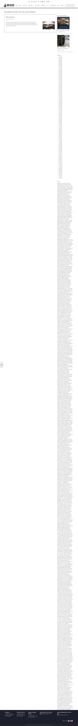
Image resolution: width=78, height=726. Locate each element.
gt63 (58, 218)
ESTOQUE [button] (25, 5)
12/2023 (60, 96)
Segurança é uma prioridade (62, 48)
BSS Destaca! (10, 17)
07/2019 (60, 157)
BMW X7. (66, 256)
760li (64, 209)
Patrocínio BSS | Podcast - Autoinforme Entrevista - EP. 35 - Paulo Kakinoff (64, 652)
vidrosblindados (60, 202)
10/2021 (60, 128)
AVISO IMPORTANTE (61, 316)
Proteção (59, 286)
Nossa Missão (60, 284)
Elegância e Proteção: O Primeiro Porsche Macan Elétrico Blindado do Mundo (64, 528)
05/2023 (60, 104)
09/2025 (60, 70)
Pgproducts (59, 196)
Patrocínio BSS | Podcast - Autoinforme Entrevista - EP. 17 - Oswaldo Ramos (64, 573)
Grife (65, 261)
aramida (62, 188)
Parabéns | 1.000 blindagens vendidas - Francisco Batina (65, 422)
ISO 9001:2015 (60, 211)
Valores (58, 310)
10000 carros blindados (62, 187)
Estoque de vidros (64, 205)
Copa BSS (62, 224)
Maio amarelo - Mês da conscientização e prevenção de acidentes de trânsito (64, 331)
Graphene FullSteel (60, 404)
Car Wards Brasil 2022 (65, 310)
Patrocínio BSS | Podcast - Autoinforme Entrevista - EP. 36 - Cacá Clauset (65, 654)
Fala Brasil (70, 221)
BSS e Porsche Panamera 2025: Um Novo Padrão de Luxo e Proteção (64, 530)
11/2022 (60, 112)
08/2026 (60, 57)
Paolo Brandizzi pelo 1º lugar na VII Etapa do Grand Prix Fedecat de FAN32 (65, 398)
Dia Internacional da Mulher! (64, 540)
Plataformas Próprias (61, 282)
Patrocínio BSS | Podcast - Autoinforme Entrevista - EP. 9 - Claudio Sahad (64, 511)
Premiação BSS (66, 429)
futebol (61, 190)
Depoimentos (59, 220)
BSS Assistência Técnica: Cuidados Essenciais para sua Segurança (64, 571)
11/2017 (60, 176)
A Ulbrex (68, 306)
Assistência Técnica (67, 198)
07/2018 (60, 170)
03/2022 (60, 121)
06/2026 (60, 59)
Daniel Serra (62, 213)
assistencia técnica (65, 210)
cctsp (71, 220)
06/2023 (60, 103)
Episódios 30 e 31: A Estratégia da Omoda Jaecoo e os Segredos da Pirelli (65, 639)
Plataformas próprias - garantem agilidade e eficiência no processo (64, 433)
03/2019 (60, 162)
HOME (16, 5)
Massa (58, 190)
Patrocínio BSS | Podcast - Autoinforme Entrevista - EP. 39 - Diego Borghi (64, 666)
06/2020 (60, 147)
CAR (66, 211)
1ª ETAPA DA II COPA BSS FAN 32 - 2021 (64, 259)
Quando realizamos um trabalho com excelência (64, 482)
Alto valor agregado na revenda (63, 30)
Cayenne (59, 212)
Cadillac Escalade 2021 (61, 305)
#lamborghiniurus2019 (61, 201)
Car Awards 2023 (64, 366)
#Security (64, 194)
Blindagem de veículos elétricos (66, 363)
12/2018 (60, 164)
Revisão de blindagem (61, 371)
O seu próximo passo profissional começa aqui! (64, 687)
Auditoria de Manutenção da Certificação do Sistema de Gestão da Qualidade (65, 239)
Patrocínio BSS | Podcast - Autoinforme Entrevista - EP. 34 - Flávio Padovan (64, 649)
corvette (61, 209)
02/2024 (60, 93)
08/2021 (60, 130)
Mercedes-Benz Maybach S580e (66, 423)
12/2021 (60, 125)
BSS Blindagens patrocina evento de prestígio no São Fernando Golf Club (64, 589)
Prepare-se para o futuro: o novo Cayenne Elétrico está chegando (64, 633)
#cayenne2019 (60, 195)
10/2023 (60, 98)
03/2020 (60, 148)
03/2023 (60, 107)
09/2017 (60, 178)
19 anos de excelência (66, 643)
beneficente (65, 190)
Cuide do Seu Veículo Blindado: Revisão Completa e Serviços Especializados (64, 505)
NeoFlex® (69, 281)
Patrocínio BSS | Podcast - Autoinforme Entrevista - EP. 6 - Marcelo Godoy (65, 493)
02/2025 (60, 79)
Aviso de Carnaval (64, 653)
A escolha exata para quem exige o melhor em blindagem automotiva (65, 698)
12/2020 (60, 140)
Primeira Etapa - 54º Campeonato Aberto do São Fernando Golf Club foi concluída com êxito (64, 457)
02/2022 (60, 123)
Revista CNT (59, 194)
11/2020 (60, 141)
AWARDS (68, 211)
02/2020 (60, 150)
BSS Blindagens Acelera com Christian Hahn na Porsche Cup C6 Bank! (65, 636)
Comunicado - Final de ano (62, 369)
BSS (72, 188)
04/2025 (60, 76)
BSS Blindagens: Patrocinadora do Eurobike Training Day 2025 (64, 568)
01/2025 (60, 80)
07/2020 (60, 146)
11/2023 (60, 97)
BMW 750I (62, 255)
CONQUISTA (59, 191)
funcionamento (69, 217)
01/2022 (60, 124)
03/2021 (60, 136)
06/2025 (60, 74)
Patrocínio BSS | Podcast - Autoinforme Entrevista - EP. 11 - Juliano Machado (64, 534)
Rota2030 (64, 193)
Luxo (62, 364)
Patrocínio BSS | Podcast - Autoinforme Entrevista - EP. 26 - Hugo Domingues (64, 619)
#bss (72, 187)
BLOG (58, 5)
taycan (66, 248)
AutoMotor (61, 218)
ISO (63, 191)
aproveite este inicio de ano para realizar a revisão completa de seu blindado (65, 353)
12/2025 (60, 66)
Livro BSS (67, 185)
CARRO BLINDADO (60, 221)
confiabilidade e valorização (62, 439)
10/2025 (60, 69)
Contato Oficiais (66, 382)
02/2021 (60, 137)
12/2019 (60, 152)
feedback (59, 222)
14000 (63, 277)
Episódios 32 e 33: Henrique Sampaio (64, 644)
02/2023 (60, 108)
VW (64, 211)
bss (62, 198)
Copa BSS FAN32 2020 (61, 217)
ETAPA (68, 226)
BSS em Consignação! (67, 380)
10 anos (70, 185)
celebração (59, 184)
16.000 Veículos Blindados (62, 376)
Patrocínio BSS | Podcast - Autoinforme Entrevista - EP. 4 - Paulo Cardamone (64, 486)
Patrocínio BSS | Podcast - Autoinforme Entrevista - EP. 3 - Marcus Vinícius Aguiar (65, 479)
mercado (65, 184)
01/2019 (60, 163)
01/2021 (60, 139)
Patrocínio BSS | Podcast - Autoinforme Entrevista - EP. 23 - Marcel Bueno (65, 606)
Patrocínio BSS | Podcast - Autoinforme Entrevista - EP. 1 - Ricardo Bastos (65, 464)
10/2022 (60, 113)
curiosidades (59, 193)
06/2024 (60, 88)
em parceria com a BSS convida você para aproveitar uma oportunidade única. (64, 308)
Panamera (66, 212)
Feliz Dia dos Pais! (67, 465)
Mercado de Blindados (65, 222)
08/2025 (60, 71)
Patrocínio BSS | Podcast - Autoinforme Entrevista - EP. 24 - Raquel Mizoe (64, 609)
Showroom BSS (69, 655)
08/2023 (60, 101)
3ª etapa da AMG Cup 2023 (67, 393)
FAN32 (66, 221)
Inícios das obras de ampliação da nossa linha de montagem (63, 392)
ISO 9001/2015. (64, 288)
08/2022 (60, 115)
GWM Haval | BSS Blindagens (62, 407)
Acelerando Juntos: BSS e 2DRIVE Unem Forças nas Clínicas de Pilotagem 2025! (65, 519)
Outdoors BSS (65, 501)
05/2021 (60, 134)
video (65, 191)
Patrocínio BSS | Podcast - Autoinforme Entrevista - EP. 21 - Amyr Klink (64, 592)
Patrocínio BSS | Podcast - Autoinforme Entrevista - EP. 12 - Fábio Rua (64, 539)
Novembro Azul (63, 306)
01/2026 (60, 65)
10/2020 (60, 142)
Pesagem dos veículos (65, 413)
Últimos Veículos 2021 (63, 314)
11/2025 (60, 68)
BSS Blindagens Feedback (67, 257)
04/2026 (60, 61)
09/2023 (60, 99)
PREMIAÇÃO (69, 216)
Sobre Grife (66, 262)
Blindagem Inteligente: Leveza (62, 616)
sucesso (68, 187)
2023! (68, 370)
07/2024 (60, 87)
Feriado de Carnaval (65, 426)
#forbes (58, 188)
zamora (67, 207)
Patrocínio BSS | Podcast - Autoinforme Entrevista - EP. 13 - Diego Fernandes (65, 545)
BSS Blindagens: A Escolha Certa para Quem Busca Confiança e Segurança (64, 559)
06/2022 (60, 118)
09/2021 (60, 129)
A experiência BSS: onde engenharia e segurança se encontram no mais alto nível (65, 594)
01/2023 (60, 109)
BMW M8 (66, 255)
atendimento (63, 215)
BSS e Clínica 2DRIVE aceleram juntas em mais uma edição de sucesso (65, 671)
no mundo (59, 335)
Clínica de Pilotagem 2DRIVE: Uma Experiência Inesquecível (65, 541)
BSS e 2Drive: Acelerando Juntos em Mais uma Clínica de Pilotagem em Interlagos (65, 708)
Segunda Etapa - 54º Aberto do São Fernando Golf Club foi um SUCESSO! (65, 461)
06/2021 (60, 132)
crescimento (64, 183)
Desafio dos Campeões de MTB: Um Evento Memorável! (64, 548)
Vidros (64, 195)
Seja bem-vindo (64, 370)
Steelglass (68, 195)
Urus (62, 200)
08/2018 (60, 169)
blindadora (59, 183)
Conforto (59, 364)
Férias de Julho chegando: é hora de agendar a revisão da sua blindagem (65, 693)
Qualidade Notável (68, 266)
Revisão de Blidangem (61, 207)
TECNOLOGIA (37, 5)
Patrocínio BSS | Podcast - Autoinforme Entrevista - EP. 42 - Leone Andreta (64, 677)
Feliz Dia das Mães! (64, 660)
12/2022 (60, 110)
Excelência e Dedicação (65, 286)
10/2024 (60, 83)
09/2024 (60, 85)
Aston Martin (66, 218)
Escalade (67, 196)
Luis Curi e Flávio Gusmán (62, 645)
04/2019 (60, 161)
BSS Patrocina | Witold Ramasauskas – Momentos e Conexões (65, 467)
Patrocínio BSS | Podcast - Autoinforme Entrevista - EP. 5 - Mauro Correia (65, 490)
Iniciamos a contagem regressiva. (63, 418)
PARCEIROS (43, 5)
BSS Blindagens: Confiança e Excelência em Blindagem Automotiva (64, 499)
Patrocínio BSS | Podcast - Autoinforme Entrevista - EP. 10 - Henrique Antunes (64, 517)
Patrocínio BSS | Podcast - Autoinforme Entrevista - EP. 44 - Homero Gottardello (64, 691)
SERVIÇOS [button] (31, 5)
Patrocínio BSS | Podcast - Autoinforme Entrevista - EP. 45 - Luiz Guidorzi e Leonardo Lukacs (64, 696)
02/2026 (60, 64)
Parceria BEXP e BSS (65, 401)
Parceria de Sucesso (61, 287)
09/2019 (60, 156)
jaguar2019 (67, 209)
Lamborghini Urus (66, 284)
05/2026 (60, 60)
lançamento (62, 185)
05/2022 (60, 119)
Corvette (62, 463)
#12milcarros (69, 201)
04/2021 (60, 135)
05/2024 (60, 90)
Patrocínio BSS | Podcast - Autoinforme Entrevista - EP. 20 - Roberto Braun (65, 587)
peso (65, 188)
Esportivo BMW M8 (68, 244)
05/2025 (60, 75)
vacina (66, 227)
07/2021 (60, 131)
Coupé (62, 212)
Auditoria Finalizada (64, 478)
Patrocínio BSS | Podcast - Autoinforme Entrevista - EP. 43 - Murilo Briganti (65, 682)
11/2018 (60, 165)
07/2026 (60, 58)
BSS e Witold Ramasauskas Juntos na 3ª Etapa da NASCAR (64, 675)
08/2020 (60, 145)
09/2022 (60, 114)
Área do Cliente (70, 5)
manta (58, 185)
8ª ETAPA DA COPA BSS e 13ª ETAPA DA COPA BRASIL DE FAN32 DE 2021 (64, 301)
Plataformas (69, 206)
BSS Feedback (65, 368)
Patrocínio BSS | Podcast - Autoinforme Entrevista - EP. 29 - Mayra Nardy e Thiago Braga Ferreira (64, 628)
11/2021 (60, 126)
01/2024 (60, 94)
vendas (68, 183)
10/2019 (60, 154)
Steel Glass (64, 206)
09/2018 (60, 168)
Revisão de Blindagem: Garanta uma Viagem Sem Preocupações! (64, 631)
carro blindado (69, 191)
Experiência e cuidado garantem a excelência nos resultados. (64, 337)
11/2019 (60, 153)
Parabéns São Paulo (65, 372)
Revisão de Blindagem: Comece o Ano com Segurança (64, 647)
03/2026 (60, 63)
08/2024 (60, 86)
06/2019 (60, 158)
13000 (67, 215)
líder (62, 184)
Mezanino (70, 200)
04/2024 (60, 91)
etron (61, 229)
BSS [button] (20, 5)
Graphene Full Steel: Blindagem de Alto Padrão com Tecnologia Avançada (64, 583)
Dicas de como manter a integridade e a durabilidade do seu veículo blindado (64, 444)
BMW (70, 189)
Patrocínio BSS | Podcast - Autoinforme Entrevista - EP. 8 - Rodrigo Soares (65, 502)
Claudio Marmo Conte (65, 434)
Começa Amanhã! (60, 303)
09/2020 (60, 143)
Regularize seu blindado (61, 216)
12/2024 (60, 81)
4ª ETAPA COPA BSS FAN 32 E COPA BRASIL (64, 223)
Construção (65, 200)
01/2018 (60, 174)
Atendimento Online (61, 266)
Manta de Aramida (63, 281)
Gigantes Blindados (61, 260)
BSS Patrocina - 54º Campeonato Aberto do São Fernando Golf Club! (64, 451)
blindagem (69, 188)
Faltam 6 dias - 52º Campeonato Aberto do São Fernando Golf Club (65, 292)
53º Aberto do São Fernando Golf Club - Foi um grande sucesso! (64, 408)
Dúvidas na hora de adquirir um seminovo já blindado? (65, 326)
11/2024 (60, 82)
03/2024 (60, 92)
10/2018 (60, 167)
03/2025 (60, 77)
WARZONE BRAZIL (60, 227)
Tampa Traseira (63, 204)
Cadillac (63, 196)
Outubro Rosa (68, 304)
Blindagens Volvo (66, 275)
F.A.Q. (48, 5)
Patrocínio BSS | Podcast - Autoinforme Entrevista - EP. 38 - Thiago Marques (65, 661)
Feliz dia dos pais (64, 399)
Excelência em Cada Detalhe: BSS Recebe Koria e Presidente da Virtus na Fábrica (65, 703)
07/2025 (60, 72)
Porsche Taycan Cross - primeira (66, 333)
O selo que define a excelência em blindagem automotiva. (64, 664)
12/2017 (60, 175)
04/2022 (60, 120)
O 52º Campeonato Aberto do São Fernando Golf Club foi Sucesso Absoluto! (64, 298)
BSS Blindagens (66, 189)
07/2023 (60, 102)
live (68, 220)
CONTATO (62, 5)
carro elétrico (59, 189)
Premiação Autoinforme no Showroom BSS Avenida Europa (63, 237)
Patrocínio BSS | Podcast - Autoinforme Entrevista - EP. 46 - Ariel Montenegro (65, 701)
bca (67, 350)
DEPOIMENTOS (53, 5)
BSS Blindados (60, 199)
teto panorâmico (67, 202)
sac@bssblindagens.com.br (63, 714)
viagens (70, 215)
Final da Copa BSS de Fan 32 (62, 245)
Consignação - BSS (63, 436)
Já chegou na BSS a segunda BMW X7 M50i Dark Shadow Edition (64, 272)
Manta (70, 210)
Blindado (68, 193)
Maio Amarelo (64, 386)
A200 (58, 209)
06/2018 (60, 172)
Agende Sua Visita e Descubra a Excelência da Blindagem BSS (65, 537)
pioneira (69, 184)
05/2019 (60, 159)
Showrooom (65, 220)
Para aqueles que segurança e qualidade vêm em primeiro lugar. (65, 340)
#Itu (67, 194)
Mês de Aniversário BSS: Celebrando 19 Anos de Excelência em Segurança (65, 685)
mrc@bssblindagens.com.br (46, 713)
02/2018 (60, 173)
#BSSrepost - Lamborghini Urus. (65, 375)
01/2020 (60, 151)
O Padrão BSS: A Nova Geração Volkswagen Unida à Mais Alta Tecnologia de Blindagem (65, 680)
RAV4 (71, 207)
